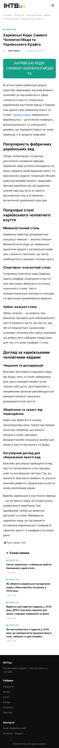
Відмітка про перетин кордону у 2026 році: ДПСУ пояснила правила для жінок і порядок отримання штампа (28, 610)
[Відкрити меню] (53, 5)
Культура (7, 712)
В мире (6, 702)
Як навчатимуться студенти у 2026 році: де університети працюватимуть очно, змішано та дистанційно (29, 633)
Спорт (6, 697)
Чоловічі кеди (22, 114)
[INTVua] (14, 6)
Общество (19, 15)
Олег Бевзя (14, 50)
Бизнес (6, 691)
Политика (8, 707)
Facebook (8, 733)
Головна (7, 15)
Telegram (18, 733)
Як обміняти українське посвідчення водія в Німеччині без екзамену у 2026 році (28, 587)
